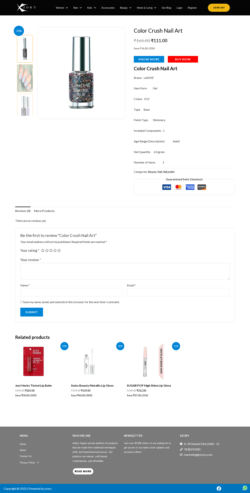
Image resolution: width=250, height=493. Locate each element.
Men (75, 7)
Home (23, 444)
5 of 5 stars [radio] (59, 250)
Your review (30, 260)
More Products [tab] (44, 210)
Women (60, 7)
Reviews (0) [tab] (23, 210)
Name (25, 285)
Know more (149, 59)
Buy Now (183, 59)
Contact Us (26, 456)
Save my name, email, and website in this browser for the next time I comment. (71, 302)
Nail (160, 171)
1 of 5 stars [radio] (42, 250)
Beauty (124, 7)
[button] (62, 8)
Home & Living (144, 7)
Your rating (29, 250)
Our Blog (166, 7)
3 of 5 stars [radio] (51, 250)
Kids (89, 7)
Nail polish (169, 171)
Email (131, 285)
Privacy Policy (27, 462)
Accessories (108, 7)
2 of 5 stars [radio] (47, 250)
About (23, 450)
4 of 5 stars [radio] (55, 250)
